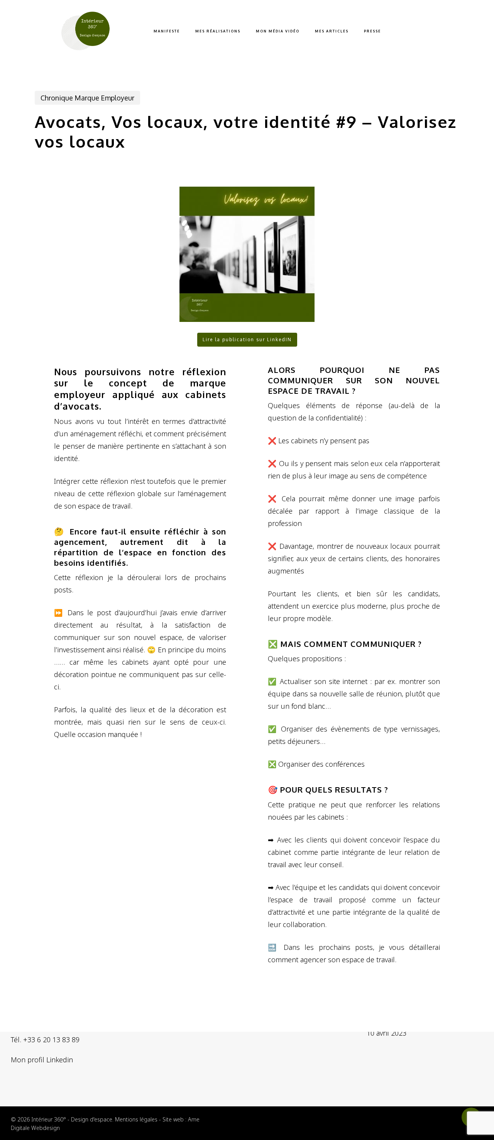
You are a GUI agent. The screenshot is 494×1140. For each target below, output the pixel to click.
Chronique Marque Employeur (87, 98)
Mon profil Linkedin (42, 1059)
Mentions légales (136, 1119)
